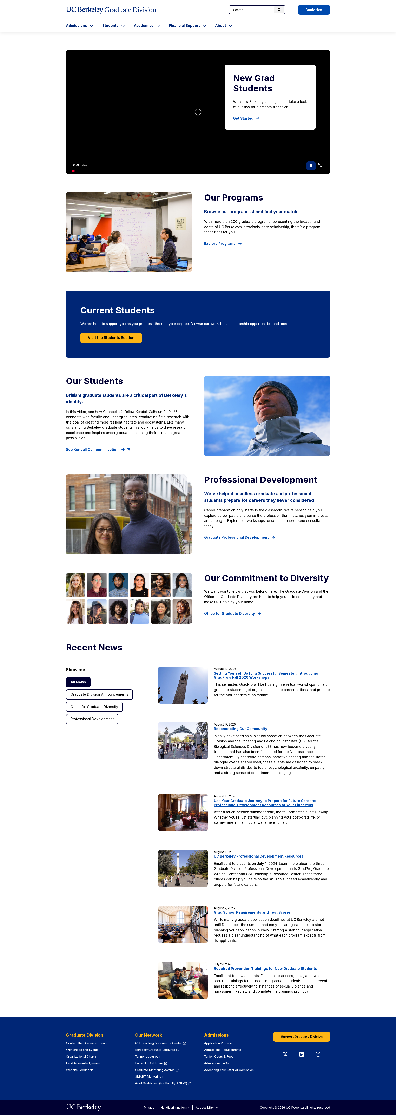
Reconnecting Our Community (241, 729)
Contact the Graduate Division (87, 1043)
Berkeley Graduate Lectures (155, 1050)
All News (78, 682)
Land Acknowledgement (83, 1063)
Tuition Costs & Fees (218, 1056)
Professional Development (92, 719)
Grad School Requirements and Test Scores (252, 912)
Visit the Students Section (111, 338)
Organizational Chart (80, 1056)
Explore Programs (220, 244)
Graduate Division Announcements (99, 694)
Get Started (243, 118)
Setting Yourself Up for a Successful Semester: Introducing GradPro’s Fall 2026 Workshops (266, 675)
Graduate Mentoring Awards (155, 1070)
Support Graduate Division (302, 1036)
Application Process (218, 1043)
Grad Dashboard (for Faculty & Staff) (161, 1083)
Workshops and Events (82, 1050)
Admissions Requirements (222, 1050)
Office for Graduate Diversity (230, 613)
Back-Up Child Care (149, 1063)
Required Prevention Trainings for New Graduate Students (265, 968)
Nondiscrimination (173, 1107)
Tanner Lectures (146, 1056)
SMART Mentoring (148, 1076)
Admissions (76, 26)
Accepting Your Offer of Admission (229, 1070)
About (220, 26)
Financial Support (184, 26)
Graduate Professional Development (237, 537)
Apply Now (314, 10)
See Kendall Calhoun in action (92, 449)
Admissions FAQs (216, 1063)
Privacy (149, 1107)
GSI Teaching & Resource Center (158, 1043)
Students (110, 26)
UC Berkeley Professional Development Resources (258, 856)
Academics (144, 26)
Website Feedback (79, 1070)
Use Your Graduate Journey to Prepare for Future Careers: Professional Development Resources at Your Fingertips (265, 803)
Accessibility (205, 1107)
